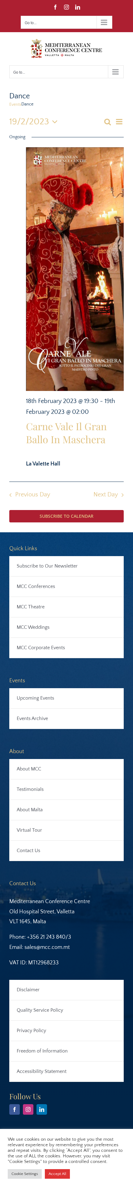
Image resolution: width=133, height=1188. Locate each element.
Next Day (105, 494)
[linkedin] (41, 1109)
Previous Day (32, 494)
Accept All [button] (57, 1174)
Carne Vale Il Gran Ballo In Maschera (66, 432)
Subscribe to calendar (66, 516)
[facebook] (14, 1109)
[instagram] (28, 1109)
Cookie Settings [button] (24, 1174)
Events (15, 104)
